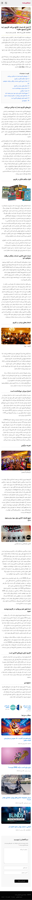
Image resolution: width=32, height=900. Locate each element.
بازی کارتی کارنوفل (6, 707)
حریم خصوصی (19, 897)
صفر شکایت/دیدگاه (10, 32)
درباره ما (13, 897)
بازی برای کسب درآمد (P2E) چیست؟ (19, 767)
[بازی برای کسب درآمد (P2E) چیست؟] (16, 755)
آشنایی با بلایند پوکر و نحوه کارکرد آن (20, 827)
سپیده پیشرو (28, 771)
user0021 (28, 32)
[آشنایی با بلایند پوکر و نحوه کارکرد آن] (16, 815)
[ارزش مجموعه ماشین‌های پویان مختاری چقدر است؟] (16, 785)
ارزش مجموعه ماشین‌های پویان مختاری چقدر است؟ (16, 799)
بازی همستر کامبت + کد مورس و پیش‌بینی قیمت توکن (17, 739)
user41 (29, 744)
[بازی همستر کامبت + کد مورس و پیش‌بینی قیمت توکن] (16, 726)
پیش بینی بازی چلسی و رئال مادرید (27, 708)
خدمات (2, 897)
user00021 (28, 830)
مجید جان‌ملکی (27, 803)
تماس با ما (8, 897)
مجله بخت (21, 67)
